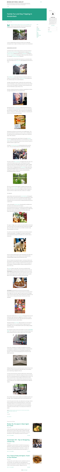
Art (21, 410)
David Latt (53, 17)
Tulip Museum (20, 315)
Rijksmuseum (23, 78)
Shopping (38, 36)
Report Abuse (50, 31)
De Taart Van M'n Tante (15, 145)
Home (8, 6)
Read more (28, 435)
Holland (37, 33)
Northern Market (17, 204)
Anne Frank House (24, 196)
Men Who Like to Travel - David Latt (15, 1)
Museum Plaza (18, 60)
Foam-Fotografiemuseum (12, 54)
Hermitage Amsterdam (16, 56)
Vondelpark (15, 187)
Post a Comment (9, 416)
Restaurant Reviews (39, 35)
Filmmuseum (24, 53)
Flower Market (16, 322)
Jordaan (10, 268)
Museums (38, 34)
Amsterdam (38, 28)
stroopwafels (23, 167)
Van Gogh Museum (17, 107)
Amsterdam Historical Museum (13, 52)
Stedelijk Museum (11, 76)
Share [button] (37, 24)
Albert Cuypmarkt (17, 161)
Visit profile (53, 25)
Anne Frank (38, 29)
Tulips (37, 37)
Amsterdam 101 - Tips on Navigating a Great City (18, 440)
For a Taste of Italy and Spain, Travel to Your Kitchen (18, 456)
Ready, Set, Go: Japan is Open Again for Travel (18, 424)
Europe (37, 32)
